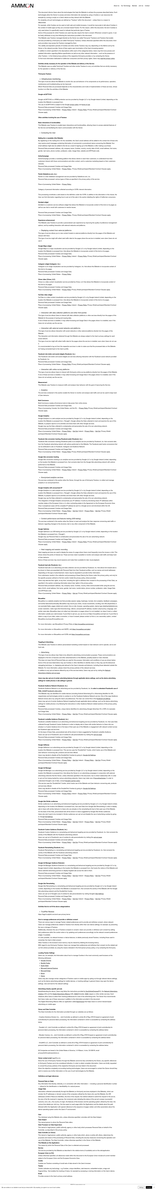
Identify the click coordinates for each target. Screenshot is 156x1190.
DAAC (76, 994)
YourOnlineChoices (92, 991)
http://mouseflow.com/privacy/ (84, 624)
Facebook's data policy (54, 691)
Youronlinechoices (100, 778)
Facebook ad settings (103, 698)
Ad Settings (49, 817)
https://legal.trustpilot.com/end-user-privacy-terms (54, 914)
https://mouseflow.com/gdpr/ (81, 629)
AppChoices (80, 1001)
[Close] (154, 1187)
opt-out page (98, 734)
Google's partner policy (72, 781)
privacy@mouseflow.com (55, 619)
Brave (43, 973)
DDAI (86, 994)
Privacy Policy (66, 110)
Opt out (75, 593)
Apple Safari (45, 966)
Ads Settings (99, 894)
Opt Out (75, 431)
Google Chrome (46, 960)
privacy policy (74, 104)
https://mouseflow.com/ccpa (80, 634)
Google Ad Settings (89, 755)
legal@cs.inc (56, 1058)
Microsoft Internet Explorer (49, 968)
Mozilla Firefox (45, 963)
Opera (43, 976)
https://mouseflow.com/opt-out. (99, 614)
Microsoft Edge (46, 971)
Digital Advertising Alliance (61, 994)
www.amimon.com (80, 1184)
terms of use (86, 104)
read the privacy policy (107, 58)
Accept (149, 1187)
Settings (141, 1187)
